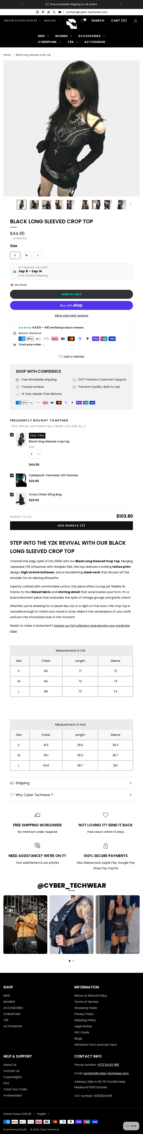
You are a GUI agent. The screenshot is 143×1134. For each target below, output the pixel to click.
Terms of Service (86, 1002)
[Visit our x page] (54, 12)
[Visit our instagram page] (37, 12)
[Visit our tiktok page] (48, 12)
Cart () (119, 20)
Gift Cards (81, 1032)
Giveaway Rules (85, 1008)
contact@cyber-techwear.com (86, 12)
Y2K (71, 42)
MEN (41, 36)
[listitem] (71, 4)
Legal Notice (83, 1026)
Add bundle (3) (71, 525)
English (50, 20)
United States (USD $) (20, 20)
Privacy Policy (84, 1014)
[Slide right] (130, 205)
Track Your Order (15, 1089)
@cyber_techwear (71, 885)
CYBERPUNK (47, 42)
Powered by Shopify (15, 1129)
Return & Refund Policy (90, 996)
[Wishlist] (83, 21)
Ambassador (12, 1095)
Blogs (78, 1038)
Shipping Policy (85, 1020)
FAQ (6, 1083)
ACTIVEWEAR (94, 42)
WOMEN (61, 36)
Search (97, 20)
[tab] (69, 961)
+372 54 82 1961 (108, 1065)
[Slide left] (12, 205)
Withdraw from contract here (95, 1045)
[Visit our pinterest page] (43, 12)
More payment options (71, 316)
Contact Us (11, 1071)
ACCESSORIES (89, 36)
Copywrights (12, 1077)
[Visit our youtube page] (60, 12)
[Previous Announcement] (22, 4)
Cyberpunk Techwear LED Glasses (53, 475)
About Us (9, 1065)
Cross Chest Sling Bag (45, 494)
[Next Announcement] (120, 4)
